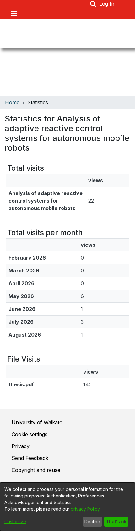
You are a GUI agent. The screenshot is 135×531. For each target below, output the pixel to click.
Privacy (21, 446)
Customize (15, 521)
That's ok (116, 521)
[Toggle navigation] (14, 13)
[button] (93, 4)
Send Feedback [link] (30, 458)
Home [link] (12, 102)
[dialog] (67, 507)
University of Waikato (37, 422)
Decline (92, 521)
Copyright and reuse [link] (36, 470)
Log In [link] (107, 4)
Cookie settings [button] (29, 434)
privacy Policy (85, 509)
